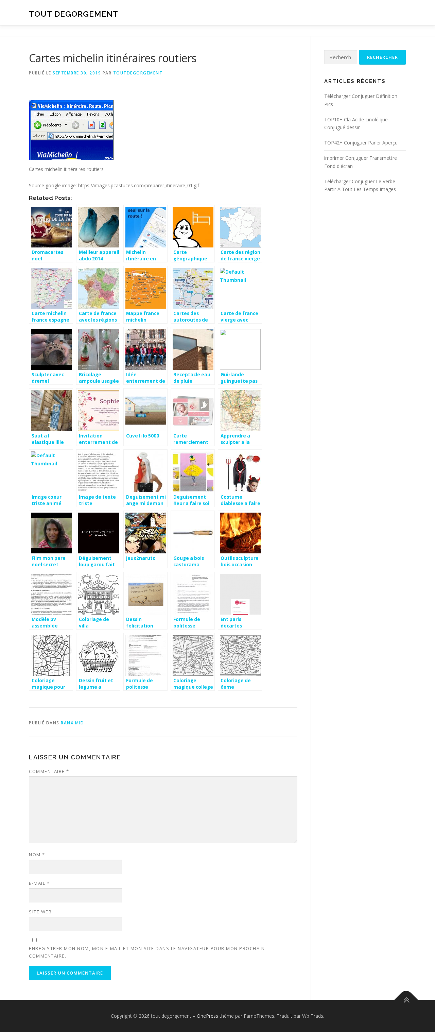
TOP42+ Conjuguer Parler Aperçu (361, 142)
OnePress (207, 1016)
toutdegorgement (138, 73)
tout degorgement (73, 13)
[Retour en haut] (406, 1000)
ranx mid (72, 723)
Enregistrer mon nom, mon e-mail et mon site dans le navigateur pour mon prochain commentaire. (147, 952)
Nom (37, 855)
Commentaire (49, 771)
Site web (40, 912)
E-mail (39, 883)
